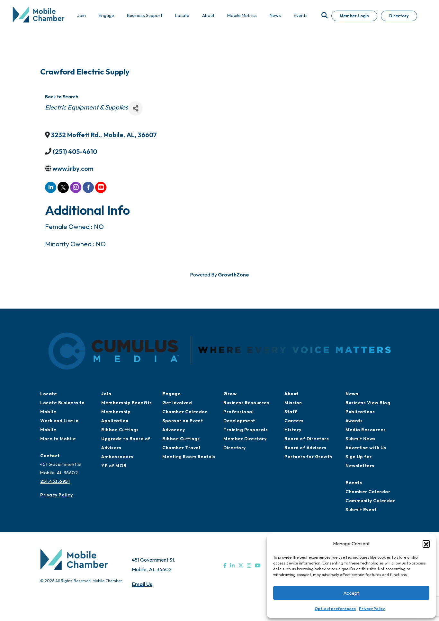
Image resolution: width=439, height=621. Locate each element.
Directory (399, 15)
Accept (351, 593)
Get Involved (177, 403)
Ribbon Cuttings (120, 430)
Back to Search (61, 97)
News (351, 394)
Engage (171, 394)
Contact (50, 456)
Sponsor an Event (182, 421)
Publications (360, 412)
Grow (230, 394)
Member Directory (244, 439)
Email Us (142, 584)
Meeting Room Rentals (188, 456)
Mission (293, 403)
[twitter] (63, 187)
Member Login (354, 15)
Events (353, 482)
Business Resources (246, 403)
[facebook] (88, 187)
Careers (294, 421)
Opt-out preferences (335, 608)
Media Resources (365, 430)
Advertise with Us (365, 447)
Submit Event (360, 509)
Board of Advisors (305, 447)
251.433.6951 (55, 481)
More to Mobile (58, 439)
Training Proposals (245, 430)
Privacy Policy (372, 608)
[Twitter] (240, 565)
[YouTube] (258, 565)
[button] (426, 543)
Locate (48, 394)
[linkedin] (50, 187)
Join (106, 394)
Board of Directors (306, 439)
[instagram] (75, 187)
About (291, 394)
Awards (354, 421)
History (292, 430)
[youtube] (100, 187)
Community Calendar (370, 500)
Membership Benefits (126, 403)
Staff (290, 412)
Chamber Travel (181, 447)
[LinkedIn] (232, 565)
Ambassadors (117, 456)
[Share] (135, 108)
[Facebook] (225, 565)
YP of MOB (114, 465)
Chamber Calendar (184, 412)
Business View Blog (367, 403)
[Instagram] (249, 565)
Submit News (360, 439)
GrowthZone (233, 274)
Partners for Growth (308, 456)
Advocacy (173, 430)
